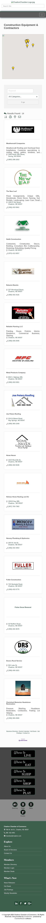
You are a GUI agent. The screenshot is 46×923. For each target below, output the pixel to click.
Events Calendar (24, 731)
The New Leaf (11, 191)
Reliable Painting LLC (14, 326)
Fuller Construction (13, 580)
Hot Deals (33, 731)
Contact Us (26, 733)
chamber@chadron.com (13, 836)
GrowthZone (28, 916)
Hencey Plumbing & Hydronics (17, 538)
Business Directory (12, 731)
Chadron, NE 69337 (17, 829)
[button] (28, 41)
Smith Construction (13, 239)
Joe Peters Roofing (13, 414)
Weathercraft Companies (15, 143)
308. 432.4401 (10, 833)
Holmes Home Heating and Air (17, 497)
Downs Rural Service (14, 661)
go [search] (24, 102)
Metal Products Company (15, 372)
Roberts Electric (12, 285)
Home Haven (11, 455)
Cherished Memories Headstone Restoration (18, 703)
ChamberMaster (20, 918)
